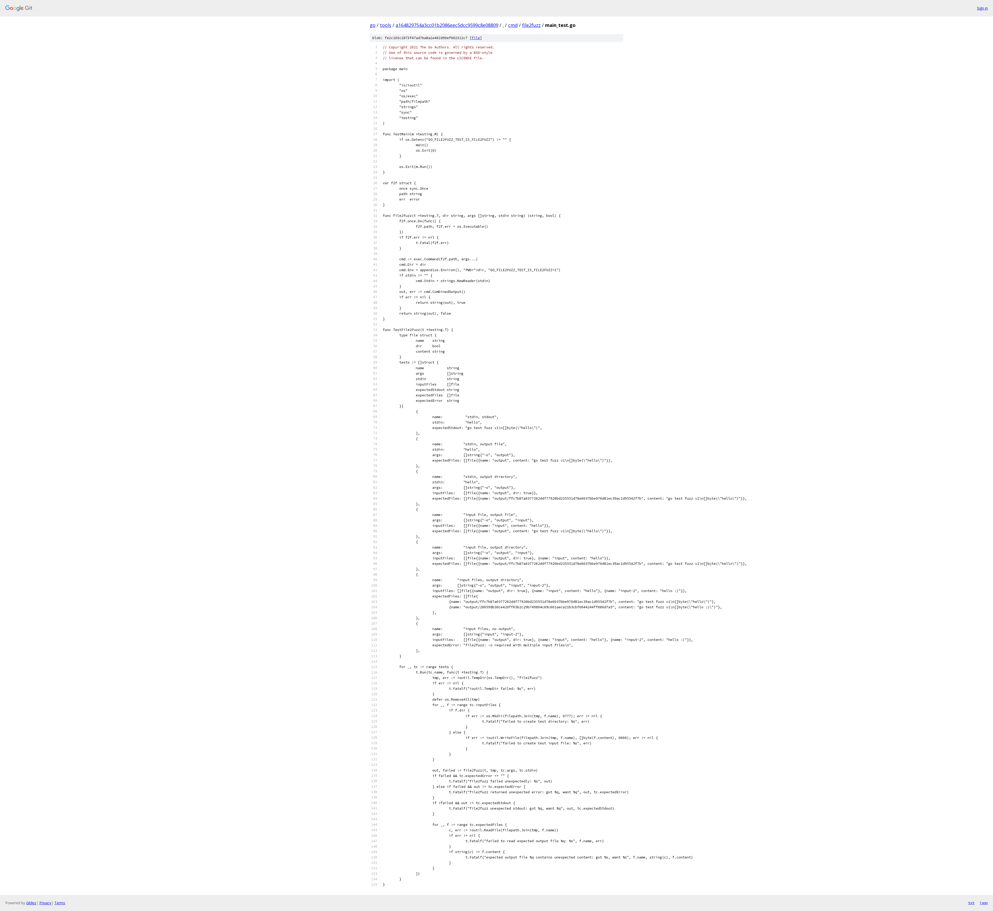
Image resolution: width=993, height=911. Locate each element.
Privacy (45, 902)
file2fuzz (531, 25)
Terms (59, 902)
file (476, 38)
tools (385, 25)
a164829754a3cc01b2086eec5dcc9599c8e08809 (447, 25)
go (372, 25)
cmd (513, 25)
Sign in (982, 8)
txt (971, 902)
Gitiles (31, 902)
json (984, 902)
